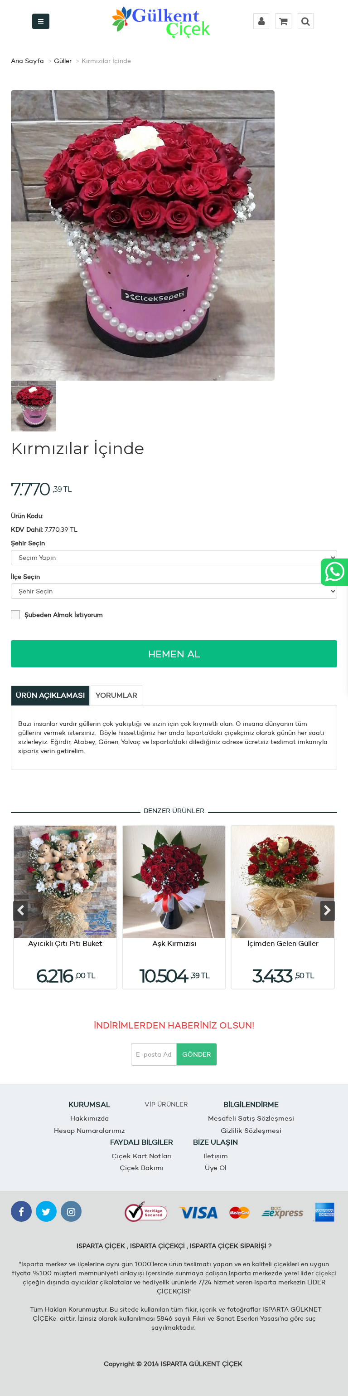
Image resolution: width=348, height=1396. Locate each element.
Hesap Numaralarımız (89, 1130)
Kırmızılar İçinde (106, 61)
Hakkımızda (89, 1118)
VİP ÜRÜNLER (166, 1104)
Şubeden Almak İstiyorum (63, 615)
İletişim (215, 1155)
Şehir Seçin (28, 543)
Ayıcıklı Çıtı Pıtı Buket (65, 943)
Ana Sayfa (27, 61)
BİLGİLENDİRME (251, 1104)
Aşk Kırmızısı (174, 943)
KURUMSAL (89, 1104)
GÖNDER (196, 1054)
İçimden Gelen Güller (283, 943)
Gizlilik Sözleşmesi (251, 1130)
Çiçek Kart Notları (141, 1155)
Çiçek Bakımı (142, 1167)
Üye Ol (216, 1167)
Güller (63, 61)
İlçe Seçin (25, 577)
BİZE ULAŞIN (215, 1142)
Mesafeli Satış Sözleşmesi (251, 1118)
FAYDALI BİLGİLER (141, 1142)
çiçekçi (326, 1273)
